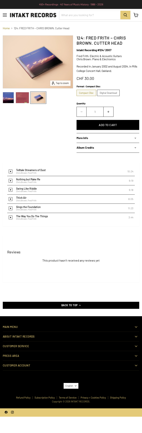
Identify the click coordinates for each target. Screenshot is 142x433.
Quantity (81, 103)
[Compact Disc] (87, 96)
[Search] (125, 15)
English (69, 385)
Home (6, 28)
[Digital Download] (109, 96)
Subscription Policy (45, 397)
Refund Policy (23, 397)
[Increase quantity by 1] (109, 112)
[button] (71, 171)
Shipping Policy (118, 397)
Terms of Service (68, 397)
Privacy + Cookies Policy (93, 397)
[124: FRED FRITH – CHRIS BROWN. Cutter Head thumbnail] (8, 98)
